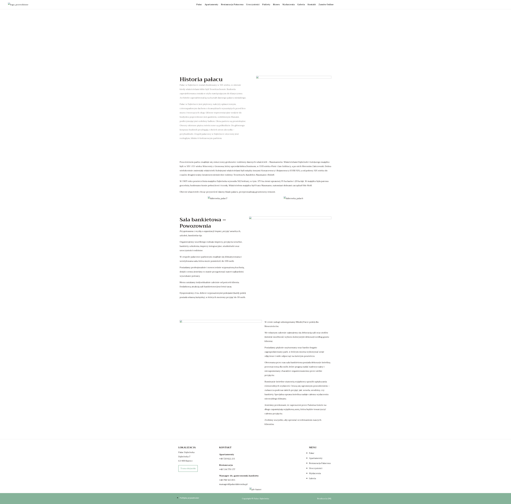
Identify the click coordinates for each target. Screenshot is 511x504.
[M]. (329, 498)
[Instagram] (496, 4)
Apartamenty (211, 4)
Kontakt (312, 4)
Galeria (301, 4)
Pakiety (266, 4)
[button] (182, 198)
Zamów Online (326, 4)
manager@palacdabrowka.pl (233, 484)
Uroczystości (252, 4)
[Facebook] (490, 4)
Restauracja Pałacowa (232, 4)
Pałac (199, 4)
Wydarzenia (288, 4)
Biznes (276, 4)
